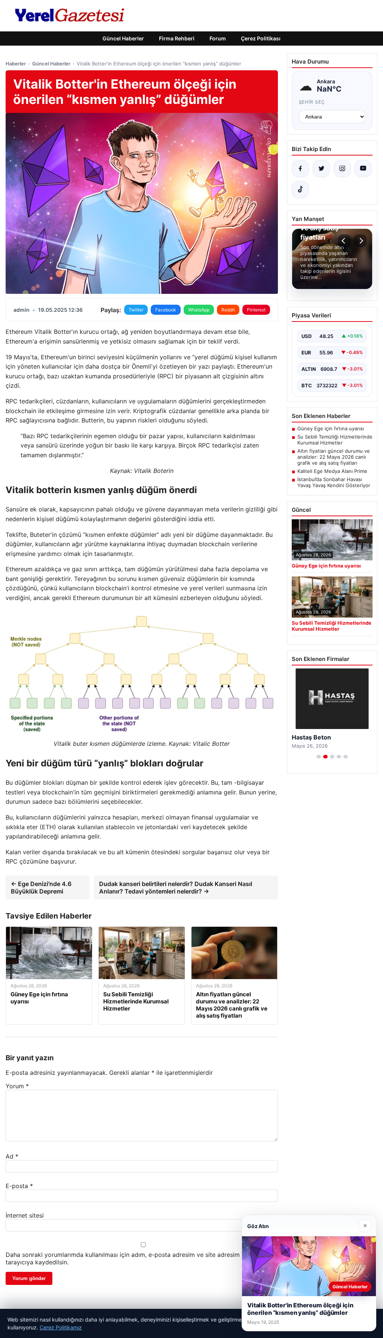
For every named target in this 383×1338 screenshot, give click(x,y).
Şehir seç (312, 102)
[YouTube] (363, 168)
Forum (217, 38)
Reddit (228, 310)
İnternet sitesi (25, 1215)
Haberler (16, 64)
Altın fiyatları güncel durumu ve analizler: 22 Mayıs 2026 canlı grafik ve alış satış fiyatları (333, 457)
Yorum (17, 1086)
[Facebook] (300, 168)
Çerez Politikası (261, 38)
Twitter (136, 310)
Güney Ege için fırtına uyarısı (330, 428)
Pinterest (256, 310)
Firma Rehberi (176, 38)
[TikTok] (300, 189)
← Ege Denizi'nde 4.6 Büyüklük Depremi (41, 887)
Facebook (165, 310)
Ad (12, 1156)
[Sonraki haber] (360, 240)
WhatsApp (198, 310)
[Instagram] (342, 168)
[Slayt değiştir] (318, 757)
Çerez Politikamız (61, 1327)
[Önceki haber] (344, 240)
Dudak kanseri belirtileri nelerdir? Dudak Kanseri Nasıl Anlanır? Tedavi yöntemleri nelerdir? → (175, 887)
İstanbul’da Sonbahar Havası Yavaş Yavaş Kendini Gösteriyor (333, 482)
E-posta (19, 1186)
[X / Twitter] (321, 168)
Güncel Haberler (123, 38)
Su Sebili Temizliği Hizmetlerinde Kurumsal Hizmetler (335, 440)
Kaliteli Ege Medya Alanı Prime (332, 471)
